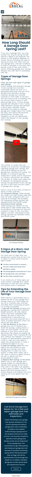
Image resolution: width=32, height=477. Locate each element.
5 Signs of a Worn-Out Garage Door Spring (15, 250)
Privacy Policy (16, 476)
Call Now (16, 469)
